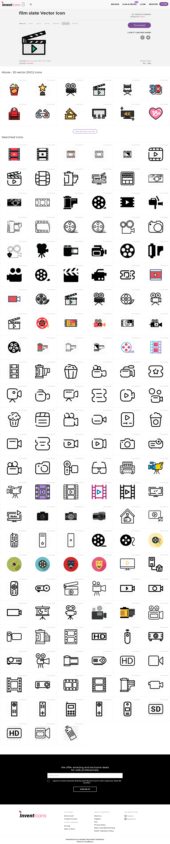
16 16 (31, 23)
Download (22, 80)
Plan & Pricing (130, 3)
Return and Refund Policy (104, 828)
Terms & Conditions (84, 842)
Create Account (70, 819)
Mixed (142, 17)
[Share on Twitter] (148, 37)
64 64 (47, 23)
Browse (115, 4)
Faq (95, 822)
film (144, 63)
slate (149, 63)
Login (143, 4)
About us (98, 816)
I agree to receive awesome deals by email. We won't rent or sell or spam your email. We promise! (86, 782)
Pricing (67, 826)
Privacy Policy (100, 825)
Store (164, 4)
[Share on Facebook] (142, 37)
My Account (69, 816)
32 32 (38, 23)
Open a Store (69, 829)
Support (97, 819)
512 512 (75, 23)
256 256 (66, 23)
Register (153, 4)
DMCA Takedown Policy (104, 831)
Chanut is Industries (143, 14)
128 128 (56, 23)
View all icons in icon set (85, 131)
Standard (29, 63)
